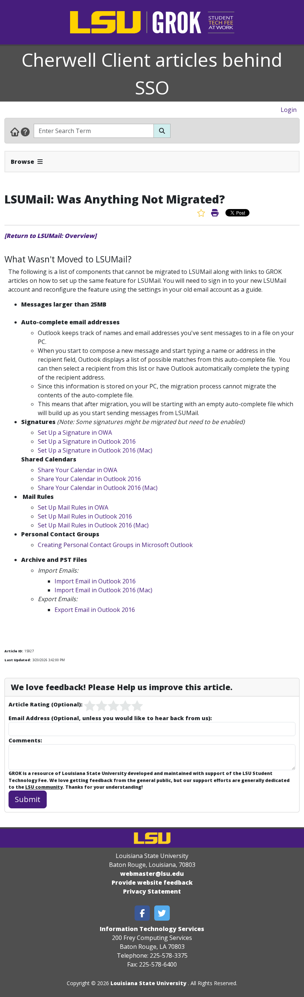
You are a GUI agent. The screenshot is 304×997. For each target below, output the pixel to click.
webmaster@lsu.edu (152, 874)
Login (289, 110)
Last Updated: (17, 660)
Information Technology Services (152, 929)
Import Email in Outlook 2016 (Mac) (103, 590)
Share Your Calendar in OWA (77, 470)
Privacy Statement (152, 891)
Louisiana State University (148, 983)
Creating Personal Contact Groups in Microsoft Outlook (115, 545)
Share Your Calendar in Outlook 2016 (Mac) (98, 488)
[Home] (14, 131)
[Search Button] (162, 131)
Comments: (25, 740)
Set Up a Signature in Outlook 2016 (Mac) (95, 450)
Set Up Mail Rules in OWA (73, 507)
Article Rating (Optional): (45, 704)
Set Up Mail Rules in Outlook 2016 (85, 516)
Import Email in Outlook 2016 (95, 581)
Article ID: (13, 651)
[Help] (25, 131)
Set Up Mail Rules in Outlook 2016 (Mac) (93, 525)
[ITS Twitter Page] (162, 913)
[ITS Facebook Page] (142, 913)
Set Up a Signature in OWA (75, 432)
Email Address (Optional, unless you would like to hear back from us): (110, 718)
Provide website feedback (152, 882)
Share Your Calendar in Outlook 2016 (89, 479)
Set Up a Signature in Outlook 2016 (87, 441)
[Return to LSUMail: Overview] (50, 236)
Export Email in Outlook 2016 (94, 610)
